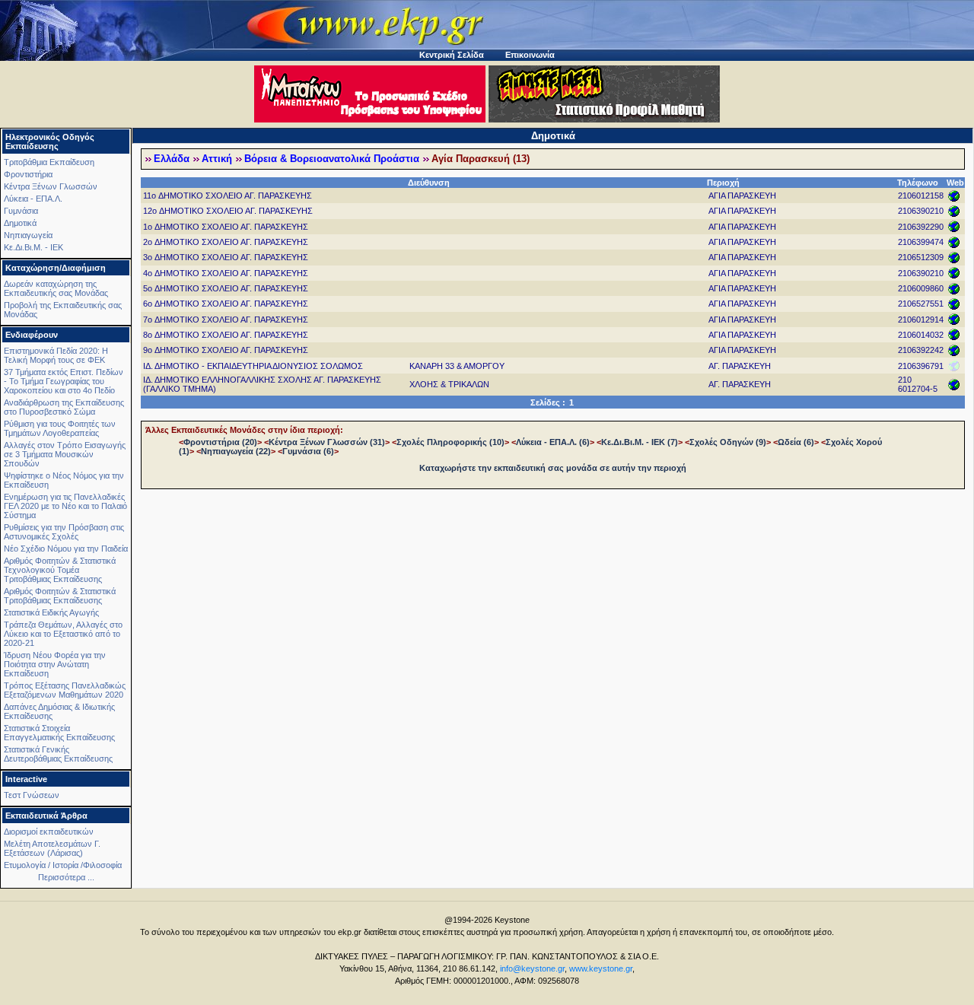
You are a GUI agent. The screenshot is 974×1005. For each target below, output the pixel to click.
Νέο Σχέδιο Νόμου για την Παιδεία (66, 548)
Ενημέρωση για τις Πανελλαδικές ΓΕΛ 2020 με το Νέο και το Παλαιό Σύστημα (65, 506)
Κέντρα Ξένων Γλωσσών (50, 186)
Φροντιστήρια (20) (220, 442)
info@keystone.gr (532, 968)
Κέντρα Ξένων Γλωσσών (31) (327, 442)
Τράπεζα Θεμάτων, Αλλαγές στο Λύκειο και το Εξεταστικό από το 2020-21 (63, 633)
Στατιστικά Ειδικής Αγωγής (51, 612)
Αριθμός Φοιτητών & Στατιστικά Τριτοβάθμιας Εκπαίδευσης (60, 596)
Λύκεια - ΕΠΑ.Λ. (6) (553, 442)
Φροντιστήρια (28, 174)
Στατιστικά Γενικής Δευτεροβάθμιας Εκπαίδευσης (58, 754)
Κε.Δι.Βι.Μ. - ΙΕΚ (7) (639, 442)
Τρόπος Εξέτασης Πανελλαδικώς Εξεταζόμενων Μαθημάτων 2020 (65, 690)
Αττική (217, 159)
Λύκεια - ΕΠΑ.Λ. (33, 198)
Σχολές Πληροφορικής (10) (450, 442)
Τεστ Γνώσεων (31, 795)
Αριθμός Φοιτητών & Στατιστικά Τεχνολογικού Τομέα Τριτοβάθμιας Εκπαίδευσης (60, 570)
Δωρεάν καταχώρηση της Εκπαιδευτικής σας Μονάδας (56, 288)
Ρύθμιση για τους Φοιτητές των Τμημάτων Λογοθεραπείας (60, 428)
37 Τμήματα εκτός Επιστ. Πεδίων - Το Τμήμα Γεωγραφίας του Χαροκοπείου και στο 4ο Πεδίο (63, 381)
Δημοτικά (20, 222)
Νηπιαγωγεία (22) (236, 451)
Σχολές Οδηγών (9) (727, 442)
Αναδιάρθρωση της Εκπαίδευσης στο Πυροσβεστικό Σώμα (64, 407)
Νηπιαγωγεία (28, 235)
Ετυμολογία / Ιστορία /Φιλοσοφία (63, 865)
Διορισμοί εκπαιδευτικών (49, 831)
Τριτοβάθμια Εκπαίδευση (49, 162)
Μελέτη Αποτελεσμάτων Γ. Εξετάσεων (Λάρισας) (52, 848)
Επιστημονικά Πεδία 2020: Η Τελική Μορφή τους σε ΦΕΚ (56, 355)
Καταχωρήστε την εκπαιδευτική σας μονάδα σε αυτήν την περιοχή (552, 467)
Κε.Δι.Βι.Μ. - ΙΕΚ (33, 247)
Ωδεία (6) (796, 442)
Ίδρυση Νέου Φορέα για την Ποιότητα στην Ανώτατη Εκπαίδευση (55, 664)
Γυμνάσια (21, 210)
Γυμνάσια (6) (308, 451)
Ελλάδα (171, 159)
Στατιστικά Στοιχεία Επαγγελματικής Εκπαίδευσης (59, 733)
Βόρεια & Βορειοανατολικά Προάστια (331, 159)
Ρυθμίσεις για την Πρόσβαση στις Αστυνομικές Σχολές (64, 532)
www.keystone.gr (600, 968)
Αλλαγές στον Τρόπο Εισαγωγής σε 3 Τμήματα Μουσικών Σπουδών (65, 454)
